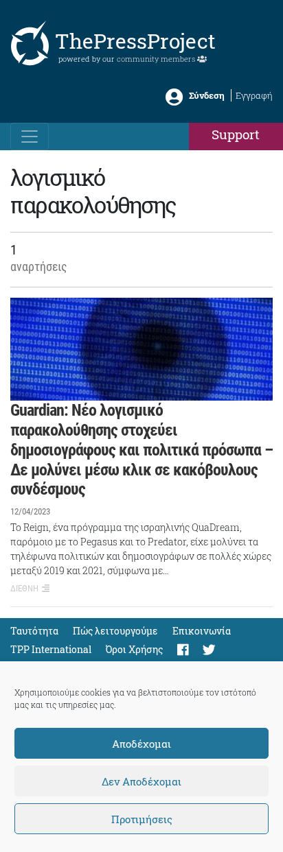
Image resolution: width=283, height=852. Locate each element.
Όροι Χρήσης (134, 649)
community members (157, 59)
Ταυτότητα (34, 630)
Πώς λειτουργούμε (115, 630)
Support (236, 134)
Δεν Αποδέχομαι (141, 781)
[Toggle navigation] (29, 136)
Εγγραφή (254, 95)
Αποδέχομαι (141, 743)
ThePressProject (135, 40)
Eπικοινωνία (201, 630)
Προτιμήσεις (141, 819)
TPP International (50, 649)
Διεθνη (24, 588)
